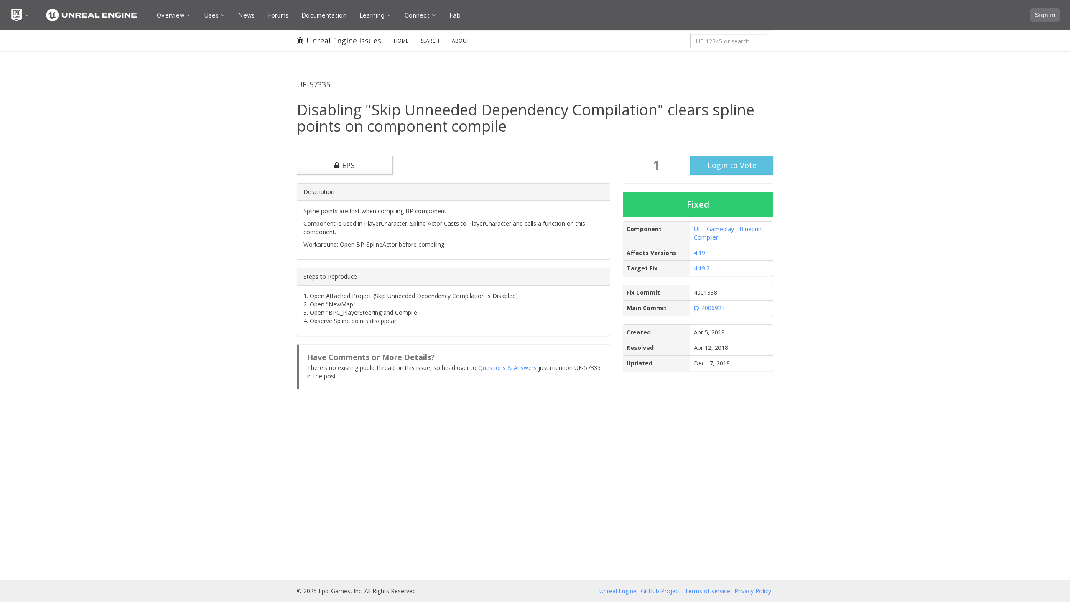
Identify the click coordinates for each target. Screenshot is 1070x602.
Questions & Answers (507, 368)
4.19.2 (702, 268)
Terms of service (707, 591)
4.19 (699, 253)
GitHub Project (660, 591)
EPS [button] (348, 165)
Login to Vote (732, 165)
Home (401, 40)
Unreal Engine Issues (343, 41)
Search (430, 40)
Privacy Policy (752, 591)
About (460, 40)
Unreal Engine (618, 591)
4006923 (713, 308)
